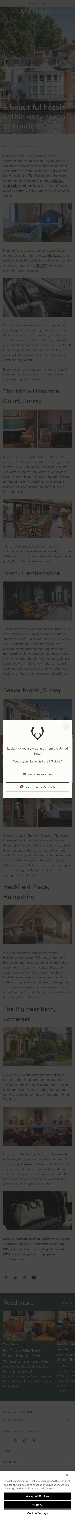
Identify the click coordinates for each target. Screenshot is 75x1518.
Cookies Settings (37, 1513)
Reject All (37, 1505)
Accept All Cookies (37, 1496)
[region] (37, 1494)
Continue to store (40, 787)
